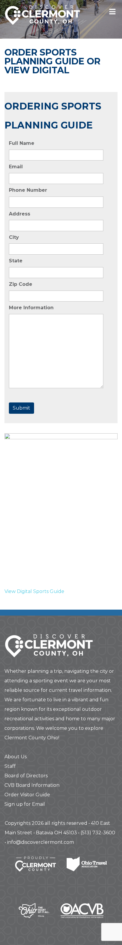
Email (16, 166)
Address (19, 214)
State (16, 261)
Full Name (21, 143)
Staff (10, 766)
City (14, 237)
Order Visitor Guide (27, 794)
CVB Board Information (32, 785)
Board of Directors (26, 775)
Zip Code (20, 284)
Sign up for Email (24, 804)
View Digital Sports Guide (34, 591)
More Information (31, 307)
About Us (15, 757)
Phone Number (28, 190)
